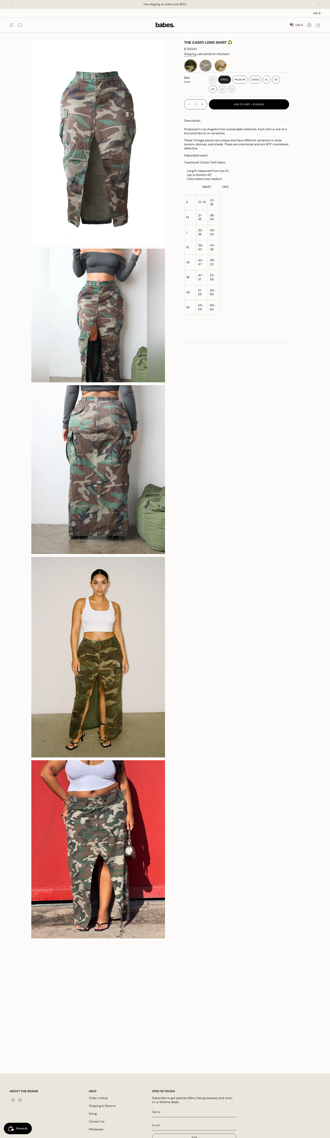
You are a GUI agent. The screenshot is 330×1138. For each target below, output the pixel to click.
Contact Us (96, 1121)
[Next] (318, 4)
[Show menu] (11, 24)
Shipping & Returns (102, 1106)
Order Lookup (98, 1098)
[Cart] (318, 24)
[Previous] (11, 4)
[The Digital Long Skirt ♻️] (205, 66)
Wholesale (96, 1129)
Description (192, 121)
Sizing (93, 1114)
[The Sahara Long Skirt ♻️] (220, 66)
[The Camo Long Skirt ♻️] (191, 66)
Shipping (190, 54)
